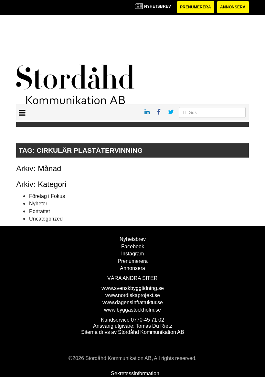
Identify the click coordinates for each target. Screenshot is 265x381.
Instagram (132, 253)
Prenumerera (195, 7)
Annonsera (233, 7)
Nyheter (38, 203)
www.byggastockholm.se (132, 310)
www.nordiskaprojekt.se (132, 295)
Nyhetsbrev (133, 239)
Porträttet (39, 211)
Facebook (132, 246)
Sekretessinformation (135, 373)
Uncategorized (46, 218)
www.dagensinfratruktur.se (132, 302)
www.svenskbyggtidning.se (132, 288)
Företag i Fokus (47, 196)
